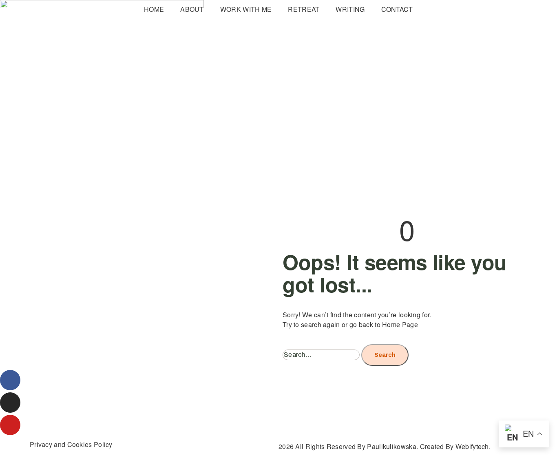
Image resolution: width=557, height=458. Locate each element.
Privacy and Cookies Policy (71, 444)
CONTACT (397, 9)
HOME (154, 9)
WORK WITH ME (246, 9)
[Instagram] (10, 402)
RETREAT (303, 9)
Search (385, 355)
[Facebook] (10, 380)
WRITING (350, 9)
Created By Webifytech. (455, 446)
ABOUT (192, 9)
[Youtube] (10, 425)
